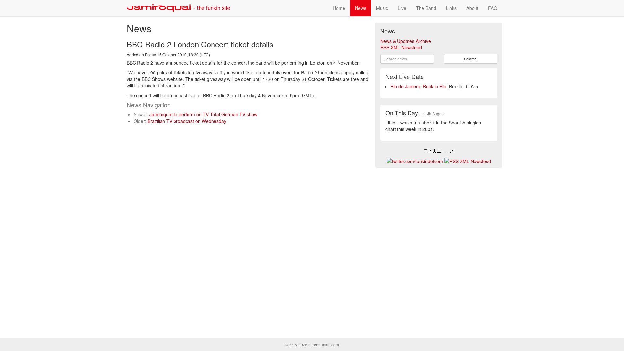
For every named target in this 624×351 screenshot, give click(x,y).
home (339, 8)
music (382, 8)
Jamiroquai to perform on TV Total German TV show (203, 114)
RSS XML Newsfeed (401, 47)
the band (426, 8)
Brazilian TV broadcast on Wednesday (187, 121)
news (360, 8)
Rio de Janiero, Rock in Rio (418, 86)
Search (470, 58)
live (402, 8)
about (472, 8)
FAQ (492, 8)
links (451, 8)
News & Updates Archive (405, 41)
